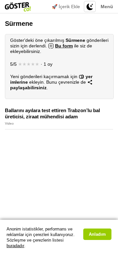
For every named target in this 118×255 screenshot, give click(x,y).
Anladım (97, 234)
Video (9, 123)
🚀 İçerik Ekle (66, 6)
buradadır (15, 245)
